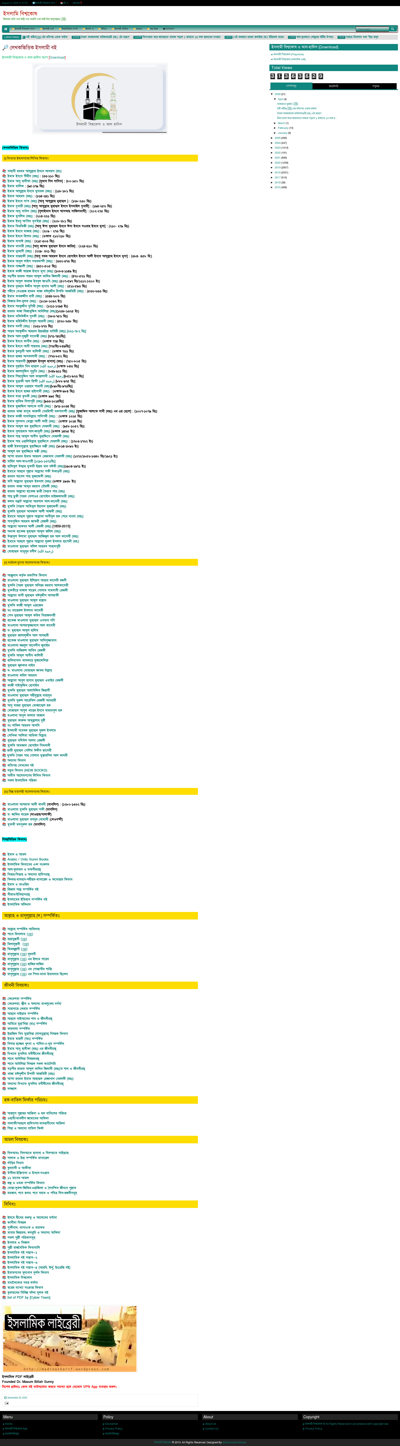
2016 (278, 182)
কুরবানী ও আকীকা (19, 1168)
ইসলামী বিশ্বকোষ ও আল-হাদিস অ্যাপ (25, 57)
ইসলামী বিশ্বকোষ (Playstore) (289, 54)
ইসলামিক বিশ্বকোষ (20, 1277)
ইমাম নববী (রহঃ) (19, 326)
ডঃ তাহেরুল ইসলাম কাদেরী (25, 610)
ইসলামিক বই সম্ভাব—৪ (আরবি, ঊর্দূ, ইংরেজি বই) (39, 1267)
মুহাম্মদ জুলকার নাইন (21, 665)
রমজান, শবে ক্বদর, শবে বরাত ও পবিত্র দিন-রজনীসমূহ (42, 1193)
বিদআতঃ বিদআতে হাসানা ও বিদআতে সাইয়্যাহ (38, 1153)
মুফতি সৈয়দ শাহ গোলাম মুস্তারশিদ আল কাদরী (37, 755)
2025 (278, 138)
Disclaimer (111, 1424)
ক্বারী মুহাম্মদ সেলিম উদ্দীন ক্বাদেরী (29, 750)
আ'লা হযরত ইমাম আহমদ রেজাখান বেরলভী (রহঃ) (40, 456)
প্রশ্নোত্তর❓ (77, 3)
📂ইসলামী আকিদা (120, 28)
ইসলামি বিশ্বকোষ (20, 13)
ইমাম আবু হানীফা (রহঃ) (23, 181)
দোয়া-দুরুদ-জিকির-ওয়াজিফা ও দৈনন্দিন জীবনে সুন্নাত (42, 1188)
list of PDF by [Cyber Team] (29, 1297)
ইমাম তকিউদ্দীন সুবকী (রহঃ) (26, 316)
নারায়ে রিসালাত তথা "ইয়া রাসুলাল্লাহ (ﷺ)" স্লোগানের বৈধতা (365, 37)
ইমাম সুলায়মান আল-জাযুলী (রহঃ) (29, 431)
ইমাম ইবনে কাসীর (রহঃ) (24, 341)
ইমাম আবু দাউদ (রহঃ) (22, 211)
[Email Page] (6, 1404)
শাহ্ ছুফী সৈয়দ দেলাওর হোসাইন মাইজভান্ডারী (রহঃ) (41, 496)
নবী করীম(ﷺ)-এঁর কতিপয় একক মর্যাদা (35, 37)
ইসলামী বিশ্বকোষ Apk (16, 1429)
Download (57, 57)
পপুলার (375, 86)
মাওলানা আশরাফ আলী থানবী (27, 804)
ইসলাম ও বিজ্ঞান (18, 1242)
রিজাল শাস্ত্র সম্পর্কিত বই (23, 889)
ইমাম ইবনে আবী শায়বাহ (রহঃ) (28, 346)
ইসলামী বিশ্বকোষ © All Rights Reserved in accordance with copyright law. (347, 1424)
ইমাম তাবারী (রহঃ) (20, 246)
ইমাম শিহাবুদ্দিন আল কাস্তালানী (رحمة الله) (36, 376)
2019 (278, 167)
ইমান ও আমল (17, 854)
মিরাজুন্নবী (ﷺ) (17, 949)
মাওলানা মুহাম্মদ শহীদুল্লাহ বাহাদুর (30, 695)
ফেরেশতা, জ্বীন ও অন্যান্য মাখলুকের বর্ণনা (34, 1003)
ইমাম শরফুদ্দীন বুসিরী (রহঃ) (25, 306)
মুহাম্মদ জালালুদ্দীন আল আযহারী (28, 635)
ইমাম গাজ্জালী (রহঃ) (21, 266)
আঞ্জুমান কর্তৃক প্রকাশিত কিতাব (27, 575)
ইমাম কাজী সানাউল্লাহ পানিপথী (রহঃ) (32, 416)
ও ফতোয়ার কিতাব (60, 879)
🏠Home (5, 29)
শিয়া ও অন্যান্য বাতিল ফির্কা (26, 1128)
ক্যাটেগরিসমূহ (12, 1434)
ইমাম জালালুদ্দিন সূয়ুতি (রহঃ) (26, 371)
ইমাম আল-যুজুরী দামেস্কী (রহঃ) (27, 336)
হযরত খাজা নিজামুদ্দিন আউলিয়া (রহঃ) (32, 311)
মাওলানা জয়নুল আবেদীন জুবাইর (29, 645)
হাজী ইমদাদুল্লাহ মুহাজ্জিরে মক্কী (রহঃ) (31, 446)
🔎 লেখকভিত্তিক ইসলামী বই (29, 47)
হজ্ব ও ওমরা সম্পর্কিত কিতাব (26, 1183)
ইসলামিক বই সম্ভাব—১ (22, 1252)
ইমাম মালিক (16, 186)
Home (8, 1424)
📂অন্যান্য (137, 28)
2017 (278, 177)
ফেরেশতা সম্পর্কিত (19, 998)
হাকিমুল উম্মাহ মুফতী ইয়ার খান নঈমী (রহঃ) (36, 466)
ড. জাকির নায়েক (18, 814)
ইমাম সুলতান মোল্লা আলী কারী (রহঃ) (31, 421)
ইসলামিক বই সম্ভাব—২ (22, 1257)
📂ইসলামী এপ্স (47, 28)
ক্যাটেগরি (333, 86)
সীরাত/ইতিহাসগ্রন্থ (19, 894)
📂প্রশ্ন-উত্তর (152, 28)
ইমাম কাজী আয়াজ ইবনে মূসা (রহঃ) (30, 271)
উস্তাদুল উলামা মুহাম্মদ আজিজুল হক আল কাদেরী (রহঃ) (43, 536)
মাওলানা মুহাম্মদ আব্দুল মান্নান (27, 600)
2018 (278, 172)
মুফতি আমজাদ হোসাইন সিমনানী (29, 745)
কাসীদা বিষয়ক (17, 1222)
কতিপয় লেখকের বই (21, 765)
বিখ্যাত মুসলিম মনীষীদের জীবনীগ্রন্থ (30, 1053)
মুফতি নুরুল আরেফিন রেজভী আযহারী (32, 700)
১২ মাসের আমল (18, 1178)
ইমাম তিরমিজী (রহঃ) (21, 226)
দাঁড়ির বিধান (16, 1163)
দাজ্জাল (12, 1088)
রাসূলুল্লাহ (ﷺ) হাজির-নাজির (26, 964)
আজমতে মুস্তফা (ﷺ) (287, 104)
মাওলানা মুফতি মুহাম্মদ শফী (27, 809)
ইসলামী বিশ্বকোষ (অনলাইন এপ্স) (289, 59)
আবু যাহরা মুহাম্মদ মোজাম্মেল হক (29, 705)
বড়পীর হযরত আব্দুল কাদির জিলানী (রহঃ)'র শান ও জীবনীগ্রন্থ (46, 1068)
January (283, 133)
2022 (278, 153)
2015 (278, 187)
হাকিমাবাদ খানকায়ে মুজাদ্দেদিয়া (28, 660)
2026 (278, 94)
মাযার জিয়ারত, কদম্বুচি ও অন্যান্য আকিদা (34, 1232)
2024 (278, 143)
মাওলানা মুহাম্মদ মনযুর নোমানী (29, 819)
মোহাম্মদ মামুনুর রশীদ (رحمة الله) (30, 551)
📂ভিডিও (102, 28)
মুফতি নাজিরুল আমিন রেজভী (26, 650)
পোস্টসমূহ (291, 86)
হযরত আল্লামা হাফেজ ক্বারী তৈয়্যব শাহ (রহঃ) (36, 491)
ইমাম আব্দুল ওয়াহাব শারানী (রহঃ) (29, 386)
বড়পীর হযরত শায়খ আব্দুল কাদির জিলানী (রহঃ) (38, 276)
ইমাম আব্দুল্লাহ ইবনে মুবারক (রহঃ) (30, 191)
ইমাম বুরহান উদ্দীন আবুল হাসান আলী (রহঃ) (36, 286)
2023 (278, 148)
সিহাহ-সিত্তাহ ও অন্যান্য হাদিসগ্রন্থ (29, 874)
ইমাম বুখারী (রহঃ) (19, 206)
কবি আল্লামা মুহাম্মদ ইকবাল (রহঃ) (29, 481)
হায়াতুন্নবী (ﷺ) (17, 939)
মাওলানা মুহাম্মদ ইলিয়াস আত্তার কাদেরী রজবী (37, 580)
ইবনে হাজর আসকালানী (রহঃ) (26, 356)
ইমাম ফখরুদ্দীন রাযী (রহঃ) (25, 296)
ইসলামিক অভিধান (19, 904)
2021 (278, 158)
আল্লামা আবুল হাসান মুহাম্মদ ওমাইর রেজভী (35, 680)
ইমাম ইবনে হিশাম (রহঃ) (24, 236)
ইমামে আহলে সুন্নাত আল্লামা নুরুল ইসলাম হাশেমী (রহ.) (43, 541)
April (281, 99)
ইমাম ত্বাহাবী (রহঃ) (20, 251)
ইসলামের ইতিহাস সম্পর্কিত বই (27, 899)
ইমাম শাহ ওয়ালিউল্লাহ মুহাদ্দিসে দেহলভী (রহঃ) (38, 441)
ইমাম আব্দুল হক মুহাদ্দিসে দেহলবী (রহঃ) (33, 426)
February (283, 128)
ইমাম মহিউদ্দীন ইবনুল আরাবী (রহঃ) (31, 321)
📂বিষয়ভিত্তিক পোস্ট (68, 28)
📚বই (63, 3)
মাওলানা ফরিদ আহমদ (22, 675)
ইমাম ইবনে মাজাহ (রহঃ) (23, 231)
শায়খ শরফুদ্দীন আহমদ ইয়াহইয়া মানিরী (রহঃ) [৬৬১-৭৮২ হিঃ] (47, 331)
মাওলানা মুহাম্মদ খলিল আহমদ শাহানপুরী (34, 546)
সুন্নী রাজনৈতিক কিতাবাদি (24, 1247)
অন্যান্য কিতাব (17, 760)
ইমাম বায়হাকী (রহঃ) (21, 256)
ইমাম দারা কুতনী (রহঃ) (22, 396)
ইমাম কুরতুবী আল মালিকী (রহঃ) (28, 351)
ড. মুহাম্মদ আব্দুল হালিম (23, 630)
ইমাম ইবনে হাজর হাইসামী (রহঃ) (29, 391)
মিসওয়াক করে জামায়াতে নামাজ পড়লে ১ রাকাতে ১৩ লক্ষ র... (307, 118)
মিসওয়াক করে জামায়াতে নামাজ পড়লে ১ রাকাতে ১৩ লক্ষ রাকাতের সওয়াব (170, 37)
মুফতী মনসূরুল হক (20, 824)
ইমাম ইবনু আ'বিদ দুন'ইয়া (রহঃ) (28, 221)
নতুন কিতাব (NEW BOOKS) (27, 770)
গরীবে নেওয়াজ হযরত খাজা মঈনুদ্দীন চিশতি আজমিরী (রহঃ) (46, 291)
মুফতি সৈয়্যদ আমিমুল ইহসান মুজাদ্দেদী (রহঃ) (37, 506)
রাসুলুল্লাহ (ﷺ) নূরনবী (22, 954)
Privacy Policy (113, 1429)
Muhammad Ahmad (234, 1442)
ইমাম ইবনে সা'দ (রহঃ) (23, 201)
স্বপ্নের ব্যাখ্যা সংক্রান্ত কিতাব (25, 1287)
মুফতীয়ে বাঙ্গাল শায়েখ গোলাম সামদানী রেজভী (38, 590)
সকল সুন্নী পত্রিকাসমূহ (21, 1237)
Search (393, 28)
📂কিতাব (86, 28)
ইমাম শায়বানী (17, 361)
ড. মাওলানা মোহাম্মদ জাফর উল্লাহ (30, 670)
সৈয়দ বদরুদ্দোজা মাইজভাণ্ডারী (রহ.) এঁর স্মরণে (93, 37)
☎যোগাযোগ (168, 28)
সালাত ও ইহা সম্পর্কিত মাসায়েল (28, 1158)
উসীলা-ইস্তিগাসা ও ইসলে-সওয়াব (28, 1173)
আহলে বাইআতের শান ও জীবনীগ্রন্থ (30, 1018)
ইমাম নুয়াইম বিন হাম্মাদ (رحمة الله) (32, 366)
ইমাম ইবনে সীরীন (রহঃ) (24, 176)
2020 (278, 163)
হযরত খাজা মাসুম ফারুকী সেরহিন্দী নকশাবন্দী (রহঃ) (41, 411)
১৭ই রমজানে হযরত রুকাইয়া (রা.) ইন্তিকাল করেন (246, 37)
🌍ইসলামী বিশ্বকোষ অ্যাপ (43, 3)
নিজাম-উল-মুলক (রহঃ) (22, 301)
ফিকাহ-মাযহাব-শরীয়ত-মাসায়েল (28, 879)
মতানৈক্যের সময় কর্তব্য (23, 1282)
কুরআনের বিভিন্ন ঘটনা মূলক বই (28, 1292)
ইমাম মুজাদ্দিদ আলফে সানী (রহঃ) (29, 406)
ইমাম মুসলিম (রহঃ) (20, 216)
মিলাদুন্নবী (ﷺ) (18, 944)
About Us (210, 1424)
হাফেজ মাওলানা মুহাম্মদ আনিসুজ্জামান (32, 640)
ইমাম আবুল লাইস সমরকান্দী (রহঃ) (30, 261)
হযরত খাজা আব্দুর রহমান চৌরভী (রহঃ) (32, 486)
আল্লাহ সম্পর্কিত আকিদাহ (24, 929)
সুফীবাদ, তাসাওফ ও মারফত (26, 1227)
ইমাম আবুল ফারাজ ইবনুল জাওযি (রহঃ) (33, 281)
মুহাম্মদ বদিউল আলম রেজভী (26, 740)
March (282, 123)
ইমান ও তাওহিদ (18, 884)
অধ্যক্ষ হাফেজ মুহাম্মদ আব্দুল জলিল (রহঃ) (34, 531)
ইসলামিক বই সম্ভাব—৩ (23, 1262)
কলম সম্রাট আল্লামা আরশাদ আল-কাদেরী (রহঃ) (37, 501)
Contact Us (212, 1429)
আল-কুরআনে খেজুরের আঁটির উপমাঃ (303, 37)
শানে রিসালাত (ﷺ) (20, 934)
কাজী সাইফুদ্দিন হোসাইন (23, 685)
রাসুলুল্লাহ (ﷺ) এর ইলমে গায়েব (28, 959)
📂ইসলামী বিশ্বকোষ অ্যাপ (23, 28)
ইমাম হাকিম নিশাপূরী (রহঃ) (25, 401)
